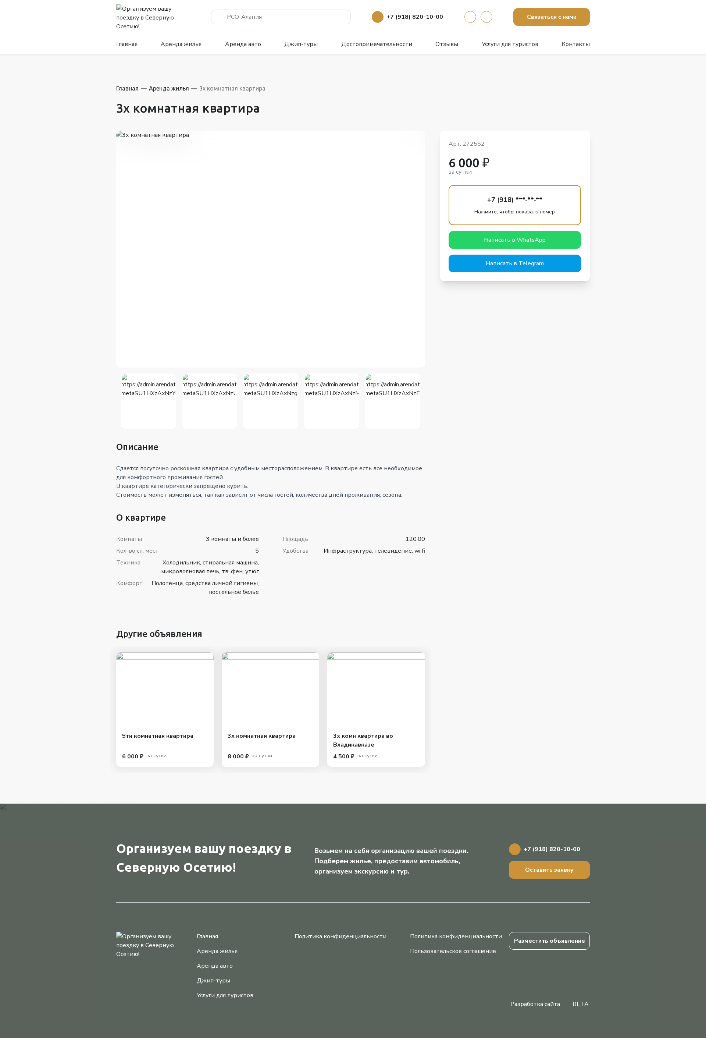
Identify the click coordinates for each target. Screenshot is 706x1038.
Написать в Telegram (515, 263)
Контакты (575, 44)
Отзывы (446, 44)
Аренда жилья (181, 44)
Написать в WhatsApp (515, 240)
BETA (581, 1004)
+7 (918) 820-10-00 (414, 17)
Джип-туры (301, 44)
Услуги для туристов (510, 44)
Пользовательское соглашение (453, 951)
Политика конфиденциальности (340, 936)
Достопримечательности (376, 44)
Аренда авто (243, 44)
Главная (127, 44)
